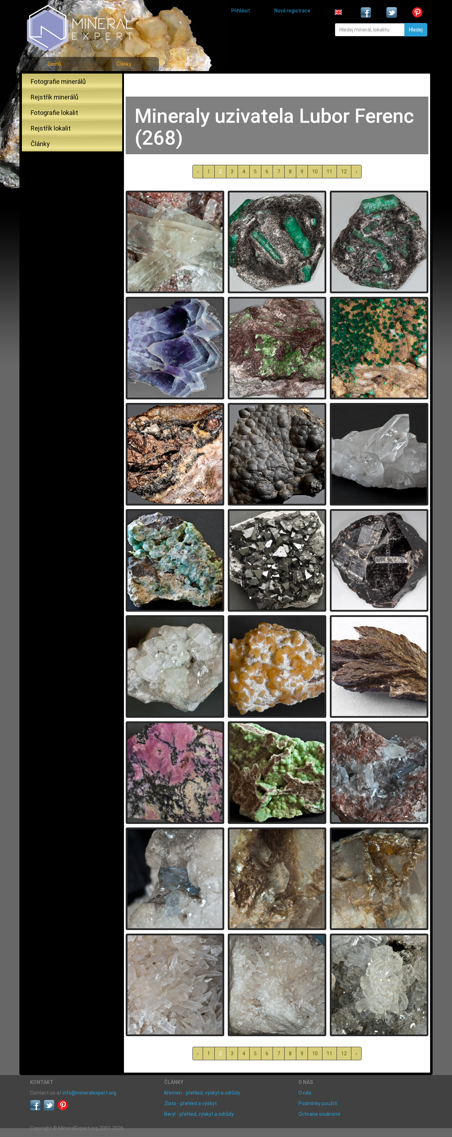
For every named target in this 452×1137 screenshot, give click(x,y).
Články (124, 64)
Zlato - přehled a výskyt (190, 1103)
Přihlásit (240, 10)
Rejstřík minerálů (54, 97)
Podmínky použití (317, 1103)
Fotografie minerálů (58, 81)
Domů (54, 64)
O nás (304, 1093)
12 (344, 171)
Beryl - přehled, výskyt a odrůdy (199, 1114)
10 (315, 171)
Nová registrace (292, 10)
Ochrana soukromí (319, 1114)
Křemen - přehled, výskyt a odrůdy (202, 1093)
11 (329, 171)
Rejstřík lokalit (51, 128)
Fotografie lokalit (54, 112)
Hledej (416, 30)
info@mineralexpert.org (89, 1093)
